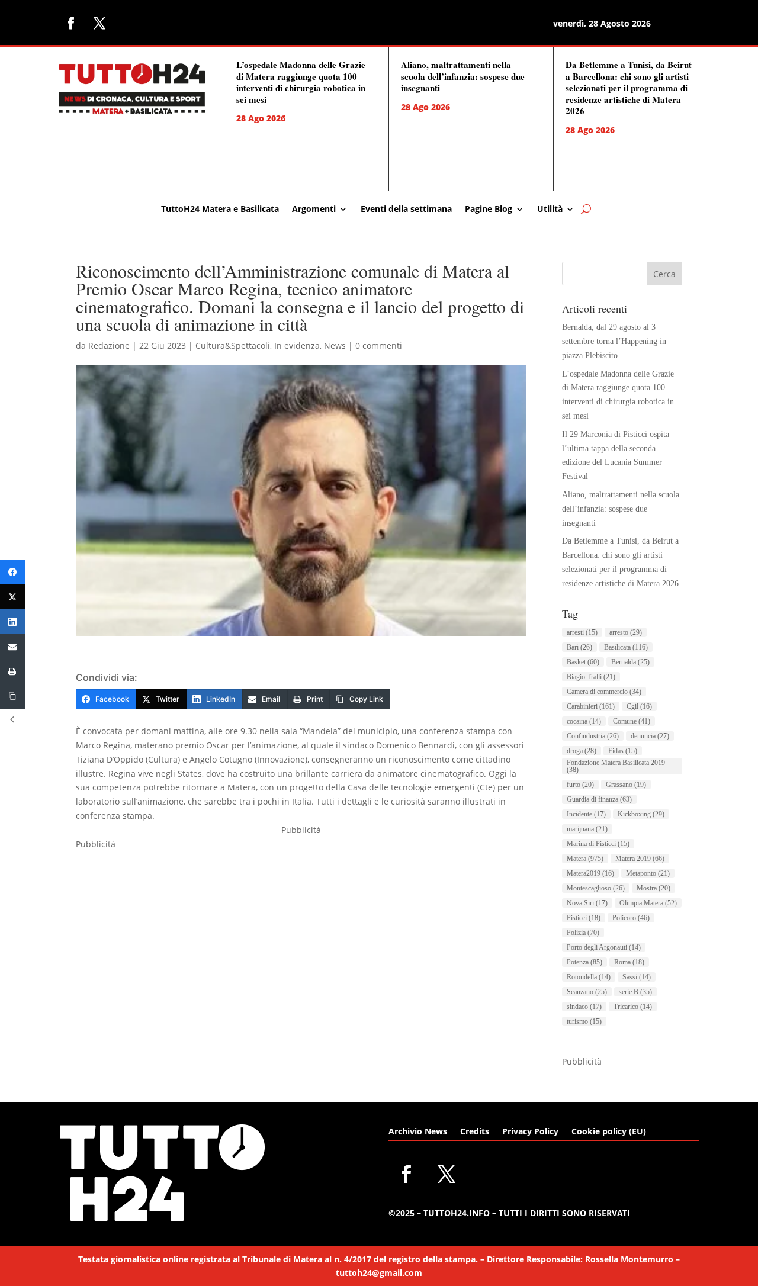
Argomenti (314, 209)
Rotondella (589, 977)
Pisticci (583, 918)
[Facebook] (12, 572)
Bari (579, 647)
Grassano (626, 784)
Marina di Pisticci (598, 844)
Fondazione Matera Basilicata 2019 (616, 766)
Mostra (653, 888)
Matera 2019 (639, 858)
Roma (629, 962)
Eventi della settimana (406, 209)
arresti (582, 632)
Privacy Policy (530, 1132)
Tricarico (633, 1006)
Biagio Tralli (591, 677)
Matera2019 (590, 873)
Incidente (586, 814)
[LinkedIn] (12, 621)
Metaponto (648, 873)
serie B (635, 992)
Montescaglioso (596, 888)
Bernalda (630, 662)
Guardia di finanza (599, 799)
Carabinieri (591, 706)
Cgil (639, 706)
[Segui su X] (99, 23)
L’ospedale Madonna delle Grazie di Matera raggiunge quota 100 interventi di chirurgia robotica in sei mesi (300, 82)
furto (580, 784)
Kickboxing (641, 814)
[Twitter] (12, 596)
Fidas (622, 751)
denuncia (650, 736)
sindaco (584, 1006)
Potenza (584, 962)
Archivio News (417, 1132)
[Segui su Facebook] (71, 23)
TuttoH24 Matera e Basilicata (220, 209)
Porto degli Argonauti (604, 947)
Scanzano (587, 992)
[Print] (12, 671)
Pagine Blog (488, 209)
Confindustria (593, 736)
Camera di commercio (604, 691)
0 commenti (378, 345)
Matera (585, 858)
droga (581, 751)
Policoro (631, 918)
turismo (584, 1021)
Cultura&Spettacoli (232, 345)
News (335, 345)
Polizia (583, 932)
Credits (474, 1132)
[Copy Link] (12, 696)
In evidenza (297, 345)
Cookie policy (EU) (608, 1132)
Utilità (550, 209)
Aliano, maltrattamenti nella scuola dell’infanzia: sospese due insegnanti (463, 76)
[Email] (12, 646)
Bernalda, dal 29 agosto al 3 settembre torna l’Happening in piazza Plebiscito (614, 341)
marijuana (587, 829)
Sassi (636, 977)
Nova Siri (587, 903)
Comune (631, 721)
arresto (625, 632)
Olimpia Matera (648, 903)
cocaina (584, 721)
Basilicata (626, 647)
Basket (583, 662)
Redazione (109, 345)
